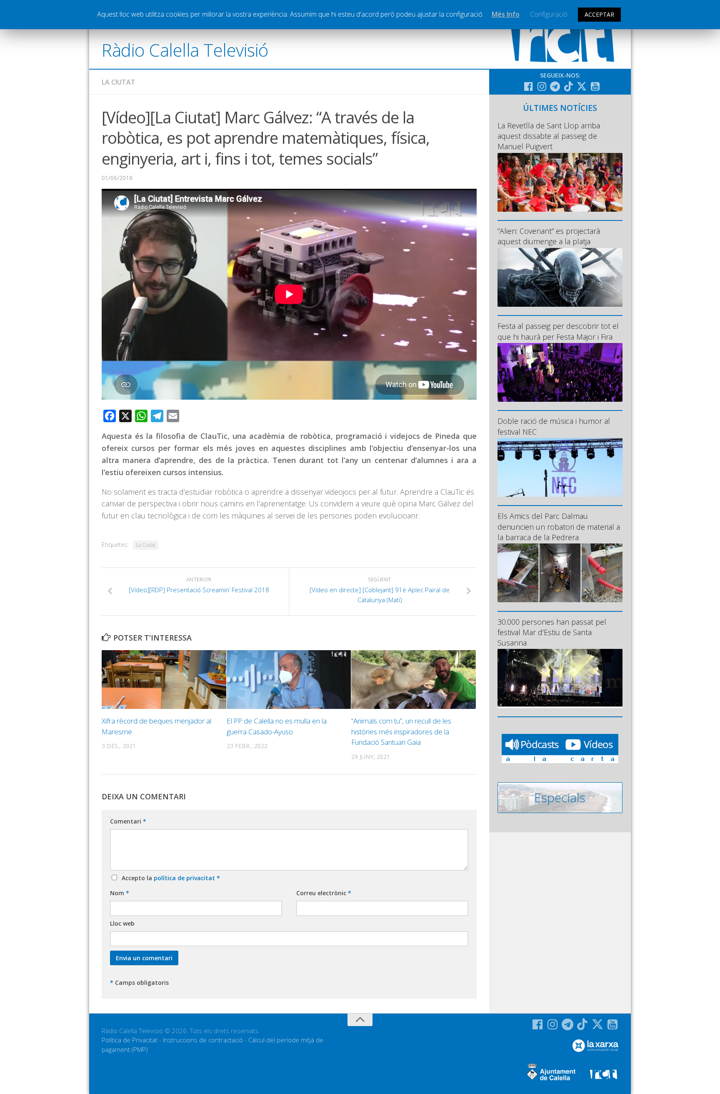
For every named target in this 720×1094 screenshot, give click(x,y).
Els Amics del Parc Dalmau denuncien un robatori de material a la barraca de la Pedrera (559, 526)
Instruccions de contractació (203, 1040)
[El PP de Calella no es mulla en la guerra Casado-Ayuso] (289, 679)
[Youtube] (595, 86)
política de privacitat (185, 878)
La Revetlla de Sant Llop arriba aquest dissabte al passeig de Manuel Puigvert (549, 135)
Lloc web (122, 923)
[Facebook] (528, 86)
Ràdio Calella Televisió (185, 50)
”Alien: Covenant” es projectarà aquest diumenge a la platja (549, 236)
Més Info (506, 14)
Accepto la (169, 878)
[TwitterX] (582, 86)
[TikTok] (568, 86)
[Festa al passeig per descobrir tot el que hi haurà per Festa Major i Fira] (560, 372)
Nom (119, 893)
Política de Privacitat (130, 1040)
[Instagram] (542, 86)
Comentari (128, 821)
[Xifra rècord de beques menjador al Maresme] (164, 679)
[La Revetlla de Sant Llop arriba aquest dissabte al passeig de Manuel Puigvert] (560, 182)
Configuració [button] (549, 14)
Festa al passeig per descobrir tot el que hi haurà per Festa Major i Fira (558, 331)
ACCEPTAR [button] (599, 14)
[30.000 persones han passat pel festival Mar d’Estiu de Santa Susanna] (560, 678)
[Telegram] (555, 86)
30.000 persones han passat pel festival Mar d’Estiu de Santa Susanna (552, 632)
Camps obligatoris (139, 982)
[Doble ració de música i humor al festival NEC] (560, 467)
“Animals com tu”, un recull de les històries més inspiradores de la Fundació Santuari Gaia (401, 731)
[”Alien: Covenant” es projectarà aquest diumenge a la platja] (560, 277)
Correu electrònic (323, 893)
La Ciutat (118, 82)
